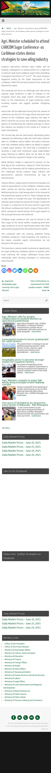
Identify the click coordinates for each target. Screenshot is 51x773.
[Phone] (25, 717)
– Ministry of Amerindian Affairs (16, 650)
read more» (36, 331)
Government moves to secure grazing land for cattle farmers (25, 340)
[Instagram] (9, 270)
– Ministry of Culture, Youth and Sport (19, 653)
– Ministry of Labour (11, 678)
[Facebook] (4, 270)
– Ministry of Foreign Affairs (15, 662)
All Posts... (6, 428)
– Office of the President (14, 644)
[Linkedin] (20, 270)
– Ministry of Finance (12, 659)
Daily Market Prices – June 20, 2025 (21, 454)
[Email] (30, 270)
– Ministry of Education (13, 656)
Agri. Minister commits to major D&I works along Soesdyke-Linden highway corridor (23, 382)
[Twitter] (14, 270)
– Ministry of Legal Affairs (14, 681)
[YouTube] (19, 717)
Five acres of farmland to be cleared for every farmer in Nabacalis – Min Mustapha (25, 403)
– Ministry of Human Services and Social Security (23, 675)
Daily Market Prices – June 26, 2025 (21, 442)
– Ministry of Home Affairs (14, 669)
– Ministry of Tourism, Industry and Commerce (22, 700)
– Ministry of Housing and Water (17, 672)
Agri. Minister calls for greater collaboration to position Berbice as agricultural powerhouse (22, 318)
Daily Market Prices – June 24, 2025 (21, 450)
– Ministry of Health (11, 666)
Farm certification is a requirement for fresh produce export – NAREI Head (39, 286)
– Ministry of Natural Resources (16, 691)
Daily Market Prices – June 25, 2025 (21, 446)
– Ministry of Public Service (15, 694)
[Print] (35, 270)
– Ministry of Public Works (14, 697)
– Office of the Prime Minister (16, 647)
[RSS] (37, 717)
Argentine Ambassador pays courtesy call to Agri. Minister (10, 286)
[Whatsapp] (25, 270)
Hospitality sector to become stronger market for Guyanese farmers (23, 360)
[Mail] (31, 717)
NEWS (8, 28)
